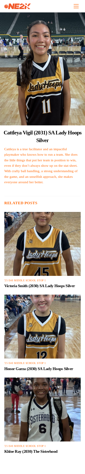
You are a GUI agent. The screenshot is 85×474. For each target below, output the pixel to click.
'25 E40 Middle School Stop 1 (25, 280)
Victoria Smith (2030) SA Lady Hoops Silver (39, 286)
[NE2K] (17, 7)
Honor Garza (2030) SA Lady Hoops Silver (38, 368)
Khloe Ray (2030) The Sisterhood (30, 451)
